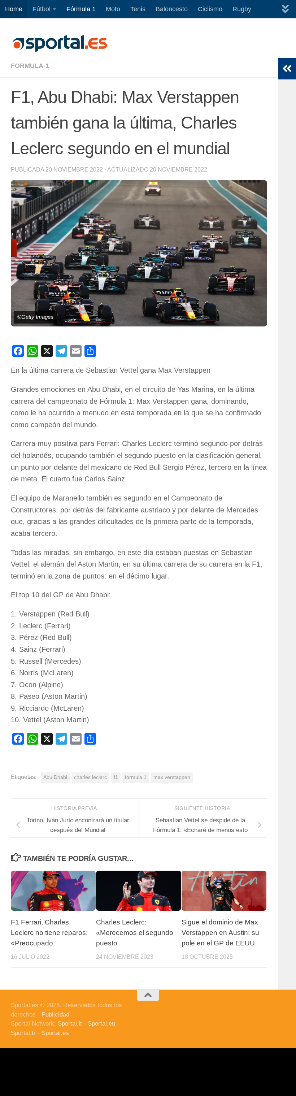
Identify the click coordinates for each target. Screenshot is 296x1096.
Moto (113, 9)
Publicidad (55, 1014)
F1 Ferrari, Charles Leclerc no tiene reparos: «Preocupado (49, 932)
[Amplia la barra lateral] (287, 68)
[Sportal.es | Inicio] (59, 43)
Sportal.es (55, 1033)
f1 (116, 777)
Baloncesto (172, 9)
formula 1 (136, 777)
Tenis (137, 9)
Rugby (241, 9)
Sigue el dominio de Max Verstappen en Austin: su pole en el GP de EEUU (220, 932)
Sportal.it (70, 1023)
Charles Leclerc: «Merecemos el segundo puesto (134, 932)
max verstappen (171, 777)
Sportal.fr (23, 1033)
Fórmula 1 (81, 9)
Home (13, 9)
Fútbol (41, 9)
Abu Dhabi (55, 777)
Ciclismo (210, 9)
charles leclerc (90, 777)
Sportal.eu (101, 1023)
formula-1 (30, 65)
